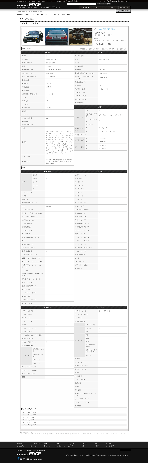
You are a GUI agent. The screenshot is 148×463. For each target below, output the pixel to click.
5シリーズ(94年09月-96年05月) (57, 14)
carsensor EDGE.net (31, 4)
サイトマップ (104, 1)
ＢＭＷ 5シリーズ (42, 14)
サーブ (58, 445)
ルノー (84, 445)
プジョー (71, 445)
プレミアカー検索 (104, 4)
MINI (58, 443)
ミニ (123, 433)
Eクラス (62, 433)
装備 (110, 39)
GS (26, 433)
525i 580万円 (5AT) (29, 412)
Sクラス (67, 433)
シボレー (97, 446)
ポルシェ (84, 443)
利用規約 (19, 450)
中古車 (75, 455)
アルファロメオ (112, 445)
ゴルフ (84, 433)
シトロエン (98, 445)
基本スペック (103, 34)
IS (28, 433)
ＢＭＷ (33, 14)
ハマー (84, 446)
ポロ (88, 433)
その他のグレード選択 (103, 44)
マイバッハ (21, 445)
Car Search (85, 7)
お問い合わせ (112, 1)
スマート (33, 445)
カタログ (99, 7)
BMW (43, 1)
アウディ (49, 1)
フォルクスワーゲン (35, 1)
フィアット (21, 446)
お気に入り (123, 11)
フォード (71, 446)
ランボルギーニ (61, 446)
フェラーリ (47, 446)
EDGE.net (20, 14)
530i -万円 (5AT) (28, 417)
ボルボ (45, 445)
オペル (109, 443)
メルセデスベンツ (22, 1)
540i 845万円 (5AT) (29, 422)
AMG (96, 443)
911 (107, 433)
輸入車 (67, 455)
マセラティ (34, 446)
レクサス (56, 1)
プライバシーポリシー (38, 450)
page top (125, 450)
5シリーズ (43, 433)
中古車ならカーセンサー (124, 1)
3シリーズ (37, 433)
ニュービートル (94, 433)
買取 (112, 7)
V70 (116, 433)
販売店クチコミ (124, 7)
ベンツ (20, 443)
